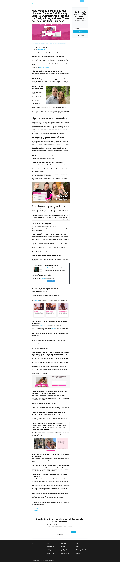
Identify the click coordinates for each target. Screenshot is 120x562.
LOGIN (86, 1)
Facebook (36, 508)
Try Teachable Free (51, 280)
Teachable (37, 257)
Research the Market (50, 552)
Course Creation (64, 550)
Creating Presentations (65, 552)
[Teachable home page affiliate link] (38, 268)
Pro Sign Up (78, 553)
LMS (62, 547)
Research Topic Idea (50, 549)
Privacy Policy (42, 560)
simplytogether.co (41, 49)
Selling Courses (64, 554)
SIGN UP (82, 1)
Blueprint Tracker (50, 547)
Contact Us (78, 546)
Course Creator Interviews (81, 549)
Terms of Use (46, 560)
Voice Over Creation (50, 553)
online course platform (46, 257)
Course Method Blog (79, 552)
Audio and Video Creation (65, 553)
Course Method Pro (50, 546)
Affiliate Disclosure (51, 560)
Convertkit (37, 337)
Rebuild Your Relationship (44, 67)
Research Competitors (51, 550)
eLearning (63, 546)
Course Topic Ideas (64, 549)
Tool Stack (48, 554)
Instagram (36, 510)
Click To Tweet (65, 219)
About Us (77, 547)
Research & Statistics (80, 550)
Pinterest (36, 511)
